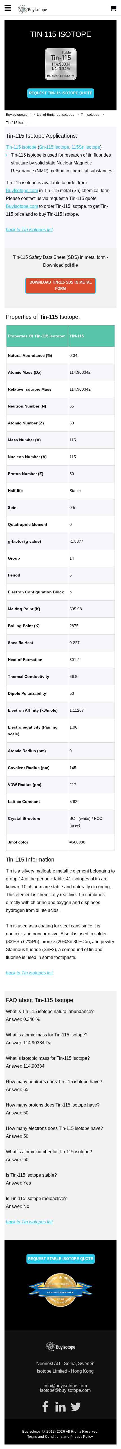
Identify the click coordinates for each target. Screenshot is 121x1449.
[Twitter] (76, 1407)
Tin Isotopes (90, 115)
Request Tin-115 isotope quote (60, 93)
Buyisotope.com (18, 115)
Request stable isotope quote (60, 1259)
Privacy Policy (81, 1437)
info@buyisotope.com (65, 1385)
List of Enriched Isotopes (55, 115)
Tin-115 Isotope (18, 123)
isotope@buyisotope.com (65, 1390)
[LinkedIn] (60, 1407)
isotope (21, 147)
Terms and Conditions (44, 1437)
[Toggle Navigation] (8, 8)
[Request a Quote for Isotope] (113, 8)
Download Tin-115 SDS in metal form (61, 285)
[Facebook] (45, 1407)
